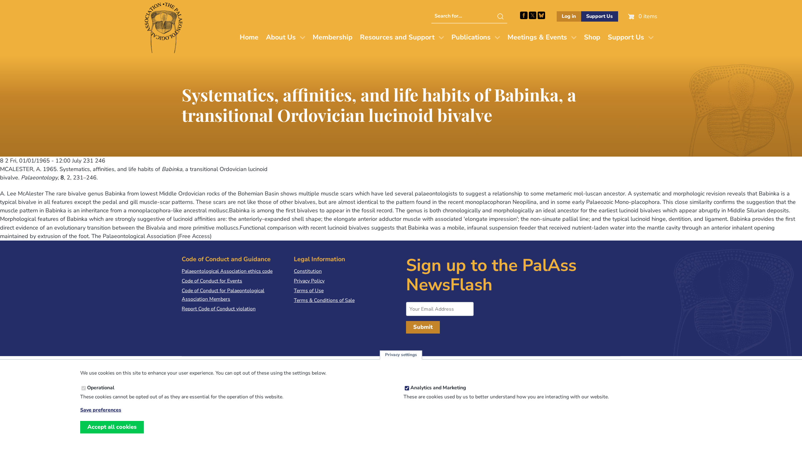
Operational (100, 388)
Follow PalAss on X (532, 15)
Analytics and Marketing (438, 388)
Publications (471, 37)
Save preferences (100, 410)
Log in (569, 16)
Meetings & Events (537, 37)
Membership (332, 37)
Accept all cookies (112, 427)
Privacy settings (401, 355)
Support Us (599, 16)
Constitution (308, 271)
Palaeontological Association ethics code (227, 271)
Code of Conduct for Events (212, 280)
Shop (592, 37)
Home (249, 37)
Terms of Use (309, 290)
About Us (281, 37)
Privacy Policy (309, 280)
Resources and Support (397, 37)
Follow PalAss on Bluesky (541, 15)
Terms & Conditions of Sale (324, 300)
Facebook (524, 15)
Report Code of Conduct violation (219, 308)
